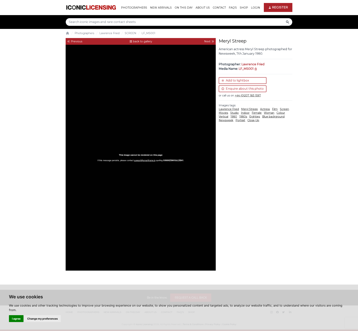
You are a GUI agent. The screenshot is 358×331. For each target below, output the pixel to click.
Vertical (223, 116)
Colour (281, 112)
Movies (223, 112)
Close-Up (253, 120)
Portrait (240, 120)
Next (207, 41)
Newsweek (226, 120)
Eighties (254, 116)
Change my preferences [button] (42, 318)
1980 (233, 116)
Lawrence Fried (109, 33)
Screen (284, 109)
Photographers (84, 33)
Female (257, 112)
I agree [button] (16, 318)
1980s (243, 116)
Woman (269, 112)
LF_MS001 (148, 33)
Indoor (245, 112)
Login (255, 7)
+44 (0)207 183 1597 (248, 95)
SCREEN (130, 33)
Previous (76, 41)
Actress (265, 109)
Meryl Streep (249, 109)
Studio (234, 112)
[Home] (67, 33)
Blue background (273, 116)
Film (275, 109)
